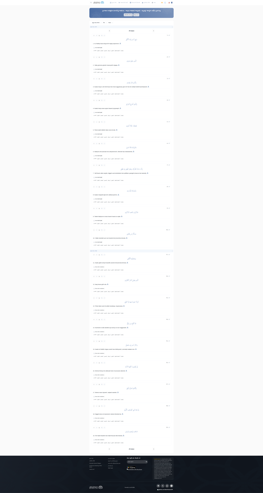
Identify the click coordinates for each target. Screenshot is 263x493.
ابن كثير (109, 50)
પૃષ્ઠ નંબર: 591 (93, 27)
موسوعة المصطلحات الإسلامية (114, 463)
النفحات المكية (117, 50)
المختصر (101, 50)
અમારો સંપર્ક (91, 469)
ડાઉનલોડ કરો (127, 15)
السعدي (105, 50)
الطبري (112, 50)
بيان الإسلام (110, 466)
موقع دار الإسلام (111, 458)
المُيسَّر (98, 50)
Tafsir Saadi (110, 468)
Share (135, 15)
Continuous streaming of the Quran (95, 466)
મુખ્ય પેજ (91, 458)
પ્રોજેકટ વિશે (92, 461)
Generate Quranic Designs (95, 463)
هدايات (122, 50)
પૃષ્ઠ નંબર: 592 (93, 251)
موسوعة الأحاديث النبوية (113, 461)
